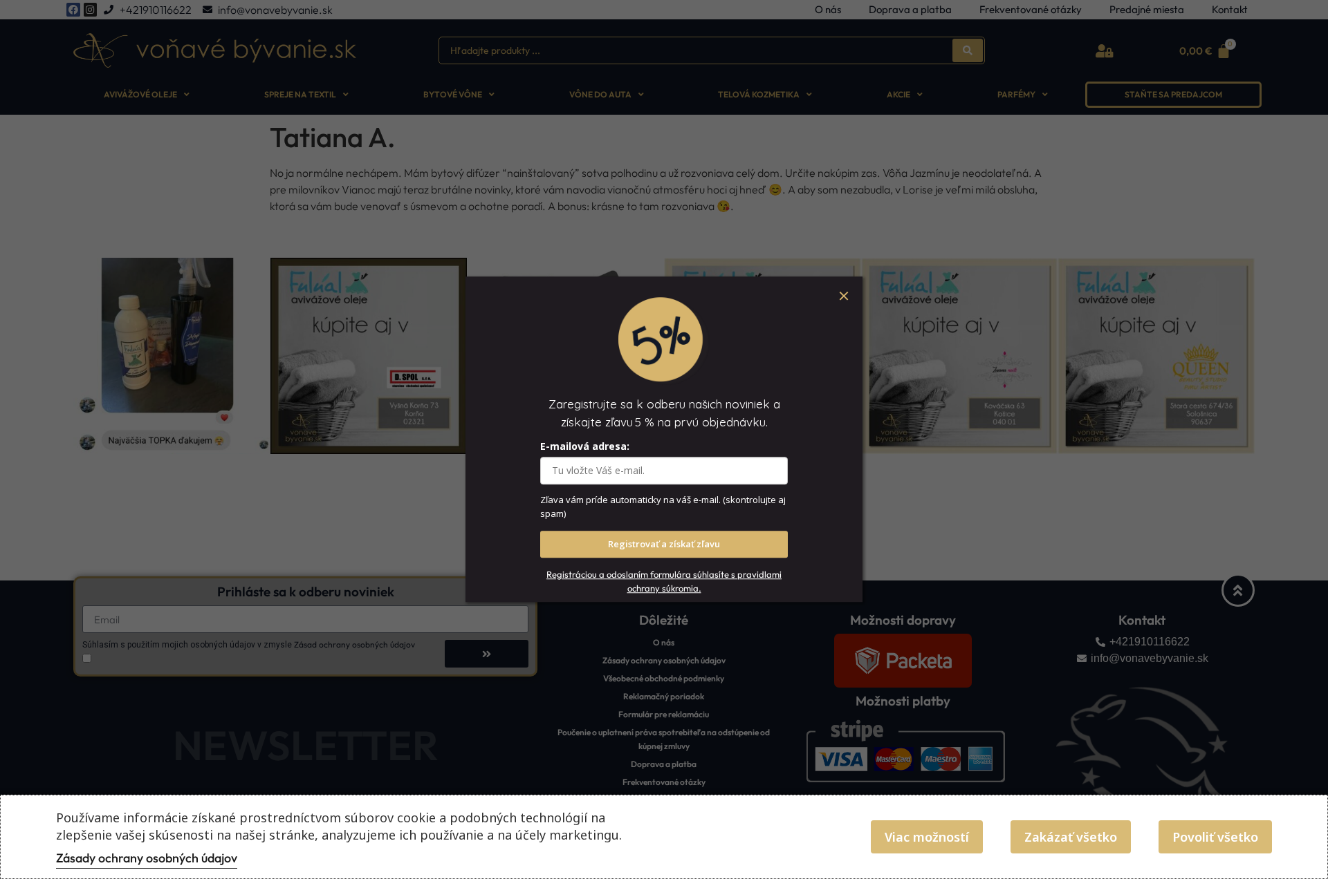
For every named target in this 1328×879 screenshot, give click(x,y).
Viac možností (927, 837)
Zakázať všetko (1070, 837)
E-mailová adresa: (584, 446)
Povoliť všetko (1215, 837)
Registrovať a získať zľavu (664, 544)
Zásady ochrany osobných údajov (146, 858)
